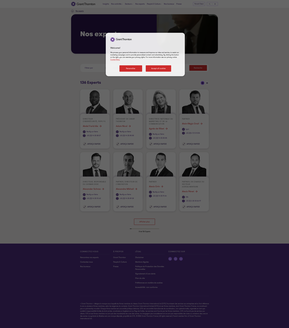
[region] (145, 54)
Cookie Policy (115, 60)
